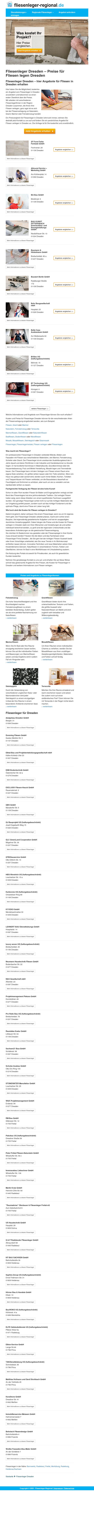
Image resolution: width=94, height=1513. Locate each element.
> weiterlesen (11, 618)
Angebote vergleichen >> (64, 149)
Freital (47, 1466)
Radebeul (40, 1466)
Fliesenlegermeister (25, 444)
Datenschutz (69, 1488)
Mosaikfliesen (18, 440)
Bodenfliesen (20, 436)
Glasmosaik (44, 440)
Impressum (58, 1488)
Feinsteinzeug (21, 429)
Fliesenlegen (57, 444)
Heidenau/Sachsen (13, 1469)
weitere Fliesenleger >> (39, 408)
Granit (15, 425)
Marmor (25, 425)
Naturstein (10, 429)
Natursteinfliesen (40, 432)
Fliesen (9, 425)
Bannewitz (31, 1466)
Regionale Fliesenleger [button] (42, 12)
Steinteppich (30, 440)
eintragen (15, 15)
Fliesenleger (11, 444)
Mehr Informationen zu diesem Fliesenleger (20, 159)
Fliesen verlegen (40, 444)
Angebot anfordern (67, 12)
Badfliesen (10, 436)
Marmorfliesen (11, 432)
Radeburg (65, 1466)
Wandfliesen (36, 436)
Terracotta (35, 429)
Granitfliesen (23, 432)
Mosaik (9, 440)
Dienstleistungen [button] (18, 12)
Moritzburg (55, 1466)
